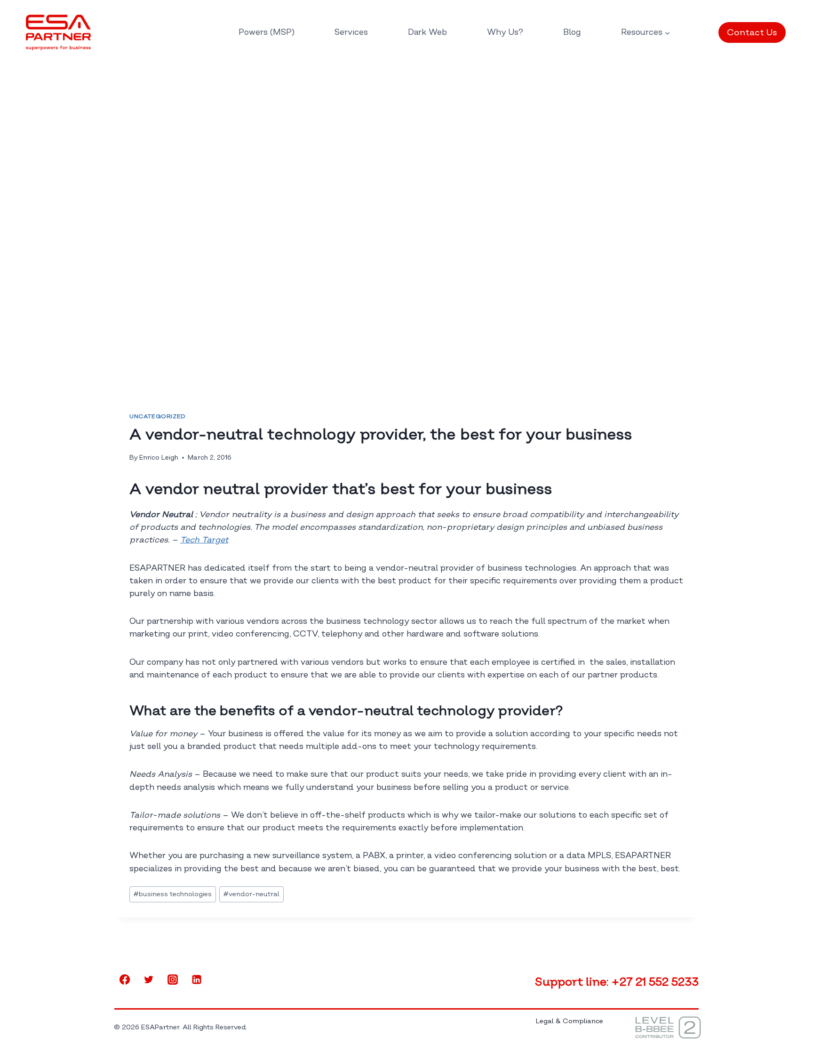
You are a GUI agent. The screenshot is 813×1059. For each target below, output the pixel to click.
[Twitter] (148, 979)
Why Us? (505, 32)
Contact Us (752, 32)
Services (351, 32)
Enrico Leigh (158, 458)
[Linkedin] (196, 979)
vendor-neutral (251, 894)
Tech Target (204, 540)
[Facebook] (124, 979)
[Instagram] (172, 979)
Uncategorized (157, 416)
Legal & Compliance (569, 1021)
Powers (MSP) (267, 32)
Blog (572, 32)
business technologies (173, 894)
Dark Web (427, 32)
